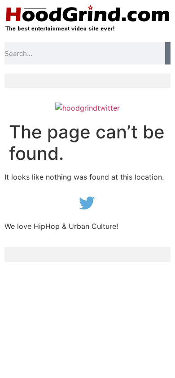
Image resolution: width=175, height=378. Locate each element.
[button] (87, 80)
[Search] (168, 53)
